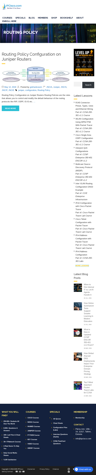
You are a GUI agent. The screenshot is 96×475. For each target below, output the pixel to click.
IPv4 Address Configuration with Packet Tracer (83, 238)
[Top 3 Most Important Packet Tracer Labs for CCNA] (78, 385)
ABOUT (80, 18)
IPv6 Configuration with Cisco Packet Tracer (84, 206)
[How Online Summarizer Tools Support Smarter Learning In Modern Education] (78, 306)
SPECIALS (20, 18)
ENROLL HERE (9, 21)
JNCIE (11, 90)
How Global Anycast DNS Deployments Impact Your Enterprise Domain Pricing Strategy (89, 363)
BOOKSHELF (66, 18)
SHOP (54, 18)
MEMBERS (43, 18)
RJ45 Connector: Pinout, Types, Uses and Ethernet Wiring (84, 106)
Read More (10, 108)
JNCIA (49, 87)
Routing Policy (44, 90)
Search (88, 85)
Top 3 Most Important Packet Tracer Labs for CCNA (89, 387)
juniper (21, 90)
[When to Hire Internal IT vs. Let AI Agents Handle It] (78, 287)
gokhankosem (36, 87)
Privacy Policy (44, 469)
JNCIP (4, 90)
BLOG (32, 18)
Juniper (56, 87)
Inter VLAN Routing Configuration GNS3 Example (84, 186)
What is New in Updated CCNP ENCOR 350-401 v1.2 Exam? (89, 337)
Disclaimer (31, 469)
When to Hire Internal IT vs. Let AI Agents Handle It (89, 290)
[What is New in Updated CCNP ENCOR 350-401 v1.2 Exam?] (78, 332)
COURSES (7, 18)
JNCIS (63, 87)
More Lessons (82, 266)
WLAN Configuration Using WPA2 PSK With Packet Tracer (84, 122)
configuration (30, 90)
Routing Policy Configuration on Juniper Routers (31, 57)
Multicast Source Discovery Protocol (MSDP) (84, 167)
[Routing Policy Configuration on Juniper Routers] (36, 74)
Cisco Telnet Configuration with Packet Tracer (83, 222)
